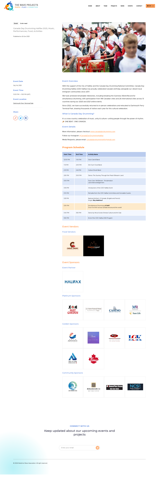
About (98, 6)
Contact (139, 6)
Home (90, 6)
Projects (114, 6)
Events (130, 6)
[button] (150, 6)
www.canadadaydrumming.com (102, 132)
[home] (21, 6)
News (122, 6)
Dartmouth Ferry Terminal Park (23, 103)
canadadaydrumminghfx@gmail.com (100, 140)
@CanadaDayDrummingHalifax (91, 136)
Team (105, 6)
